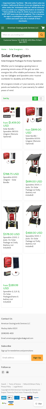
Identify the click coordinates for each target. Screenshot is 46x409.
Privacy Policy (6, 387)
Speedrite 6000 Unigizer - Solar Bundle (10, 180)
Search (3, 384)
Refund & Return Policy (32, 384)
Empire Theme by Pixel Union (12, 392)
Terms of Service (15, 384)
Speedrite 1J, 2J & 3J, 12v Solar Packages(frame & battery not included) (11, 296)
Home (3, 49)
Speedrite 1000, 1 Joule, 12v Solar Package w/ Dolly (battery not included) (33, 241)
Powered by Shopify (30, 392)
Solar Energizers (16, 49)
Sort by (6, 98)
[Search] (41, 35)
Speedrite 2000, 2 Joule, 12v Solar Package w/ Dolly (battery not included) (11, 242)
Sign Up (37, 357)
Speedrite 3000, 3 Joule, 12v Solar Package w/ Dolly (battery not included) (33, 190)
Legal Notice (18, 387)
